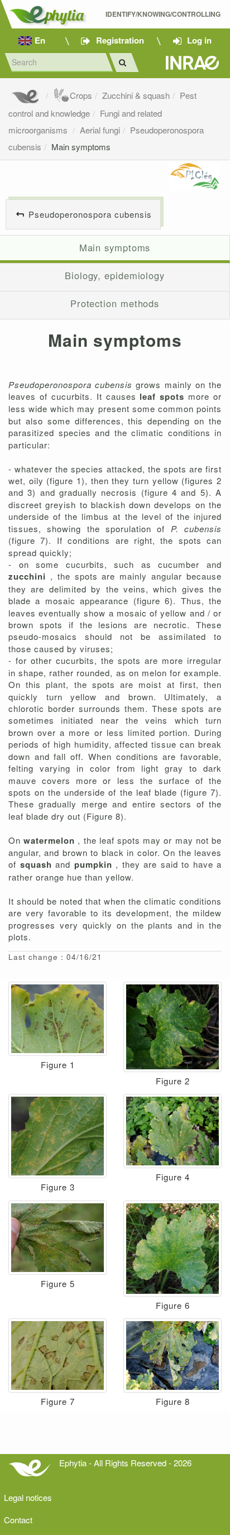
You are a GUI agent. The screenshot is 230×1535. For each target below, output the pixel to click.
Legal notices (28, 1497)
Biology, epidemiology (115, 275)
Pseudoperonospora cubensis (90, 214)
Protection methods (114, 303)
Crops (81, 95)
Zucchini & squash (136, 95)
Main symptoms (81, 146)
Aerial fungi (100, 130)
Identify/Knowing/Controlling (164, 14)
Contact (18, 1520)
